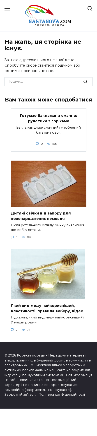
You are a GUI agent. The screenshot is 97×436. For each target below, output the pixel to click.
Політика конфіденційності (62, 395)
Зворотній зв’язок (20, 395)
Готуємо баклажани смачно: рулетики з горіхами (48, 118)
